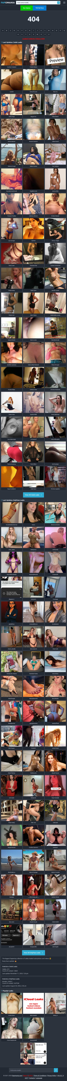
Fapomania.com (17, 1075)
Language (39, 1078)
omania (8, 2)
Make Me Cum (39, 1045)
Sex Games (26, 8)
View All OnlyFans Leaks (32, 953)
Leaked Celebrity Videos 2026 (33, 39)
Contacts (32, 1078)
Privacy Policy (52, 1075)
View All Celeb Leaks (32, 495)
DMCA (31, 1075)
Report (25, 1075)
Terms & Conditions (40, 1075)
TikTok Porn (40, 8)
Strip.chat (38, 1051)
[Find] (58, 2)
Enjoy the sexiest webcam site (40, 1056)
